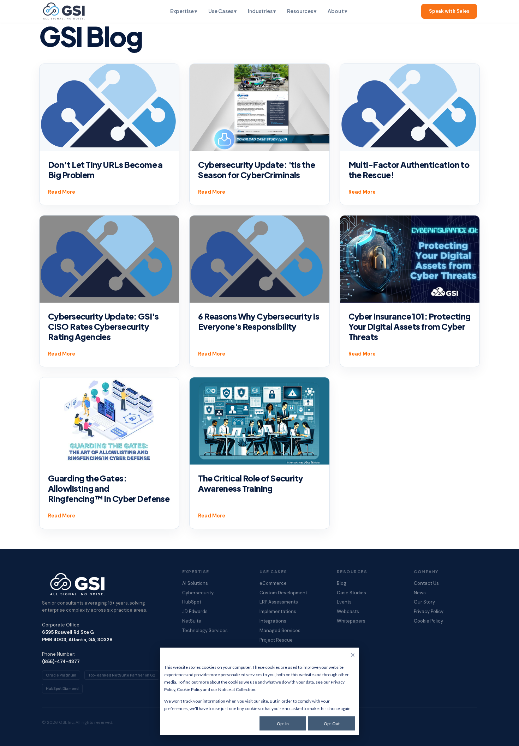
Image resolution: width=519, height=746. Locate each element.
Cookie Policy (189, 689)
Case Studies (351, 593)
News (420, 593)
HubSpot (191, 602)
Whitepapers (351, 621)
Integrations (273, 621)
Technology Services (205, 630)
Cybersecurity (198, 593)
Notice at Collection (236, 689)
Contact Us (426, 583)
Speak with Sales (449, 11)
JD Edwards (195, 611)
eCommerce (273, 583)
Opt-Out (332, 723)
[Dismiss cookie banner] (353, 655)
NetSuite (191, 621)
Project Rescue (276, 640)
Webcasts (348, 611)
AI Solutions (195, 583)
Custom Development (283, 593)
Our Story (424, 602)
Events (344, 602)
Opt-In (283, 723)
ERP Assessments (279, 602)
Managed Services (280, 630)
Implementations (278, 611)
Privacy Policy (428, 611)
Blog (341, 583)
